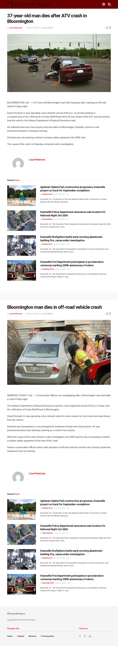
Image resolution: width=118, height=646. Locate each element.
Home (10, 636)
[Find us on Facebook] (80, 636)
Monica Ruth (47, 194)
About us (32, 636)
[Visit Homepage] (29, 4)
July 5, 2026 (61, 269)
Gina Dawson (47, 219)
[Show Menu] (103, 4)
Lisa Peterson (16, 28)
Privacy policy (47, 636)
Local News (47, 28)
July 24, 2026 (60, 194)
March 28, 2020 (33, 28)
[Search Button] (109, 4)
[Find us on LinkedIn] (90, 636)
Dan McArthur (48, 269)
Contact (20, 636)
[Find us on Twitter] (84, 636)
